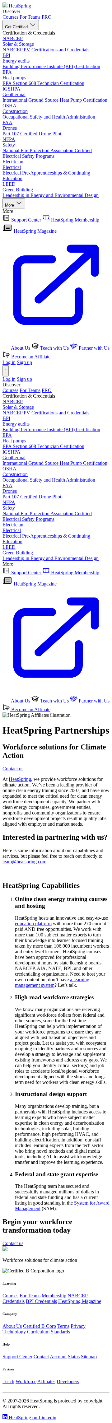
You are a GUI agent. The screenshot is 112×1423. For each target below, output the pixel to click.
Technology (14, 1331)
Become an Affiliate (30, 356)
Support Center (26, 219)
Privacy (78, 1326)
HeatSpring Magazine (79, 1301)
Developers (68, 1381)
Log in (9, 362)
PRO (47, 17)
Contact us (12, 768)
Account (58, 1356)
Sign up (24, 362)
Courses (10, 17)
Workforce (26, 1381)
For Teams (30, 17)
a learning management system (52, 982)
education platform (33, 923)
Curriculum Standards (48, 1331)
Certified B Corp (39, 1326)
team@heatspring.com (24, 861)
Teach (8, 1381)
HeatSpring (20, 779)
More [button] (10, 205)
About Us (20, 348)
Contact (41, 1356)
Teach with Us (54, 348)
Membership (54, 1295)
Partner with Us (93, 348)
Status (74, 1356)
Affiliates (46, 1381)
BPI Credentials (41, 1301)
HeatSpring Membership (74, 219)
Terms (63, 1326)
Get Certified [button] (17, 27)
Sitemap (89, 1356)
